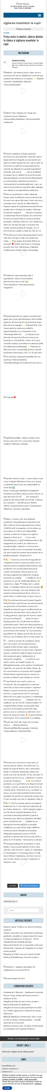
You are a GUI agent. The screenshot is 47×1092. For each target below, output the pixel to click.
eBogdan (7, 1001)
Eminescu (7, 1025)
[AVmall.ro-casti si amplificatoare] (23, 970)
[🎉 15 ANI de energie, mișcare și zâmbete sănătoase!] (23, 821)
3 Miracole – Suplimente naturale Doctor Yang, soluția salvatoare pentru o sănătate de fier (23, 995)
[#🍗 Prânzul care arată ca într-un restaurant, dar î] (23, 699)
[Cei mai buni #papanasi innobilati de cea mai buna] (23, 375)
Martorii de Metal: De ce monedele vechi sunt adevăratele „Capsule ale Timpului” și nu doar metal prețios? (23, 948)
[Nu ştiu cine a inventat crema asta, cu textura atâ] (23, 781)
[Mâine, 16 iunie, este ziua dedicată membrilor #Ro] (23, 537)
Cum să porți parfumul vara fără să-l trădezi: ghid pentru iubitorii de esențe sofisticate (22, 1010)
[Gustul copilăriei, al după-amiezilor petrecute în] (23, 172)
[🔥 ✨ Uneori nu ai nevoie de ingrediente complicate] (23, 578)
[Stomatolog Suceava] (14, 978)
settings (38, 1084)
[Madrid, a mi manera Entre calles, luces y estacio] (23, 91)
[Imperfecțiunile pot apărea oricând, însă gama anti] (23, 334)
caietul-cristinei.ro (10, 1068)
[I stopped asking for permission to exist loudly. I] (23, 862)
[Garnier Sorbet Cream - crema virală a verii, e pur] (23, 496)
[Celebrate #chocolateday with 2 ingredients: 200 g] (23, 293)
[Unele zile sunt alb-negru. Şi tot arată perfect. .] (23, 740)
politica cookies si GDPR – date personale (19, 1079)
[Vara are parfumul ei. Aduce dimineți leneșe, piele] (23, 212)
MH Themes (36, 1039)
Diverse (6, 33)
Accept (7, 1088)
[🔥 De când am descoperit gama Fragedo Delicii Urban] (23, 618)
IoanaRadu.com (8, 1065)
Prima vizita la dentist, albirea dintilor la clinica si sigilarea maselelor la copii (23, 40)
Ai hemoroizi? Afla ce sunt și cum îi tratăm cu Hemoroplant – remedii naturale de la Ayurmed (22, 1019)
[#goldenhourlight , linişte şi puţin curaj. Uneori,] (23, 456)
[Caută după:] (23, 910)
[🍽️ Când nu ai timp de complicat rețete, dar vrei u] (23, 659)
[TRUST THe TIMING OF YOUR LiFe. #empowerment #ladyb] (23, 131)
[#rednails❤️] (23, 415)
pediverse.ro (7, 1071)
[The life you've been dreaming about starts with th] (23, 253)
